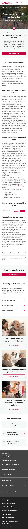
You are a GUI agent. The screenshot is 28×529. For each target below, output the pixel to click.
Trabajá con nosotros (9, 460)
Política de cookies (8, 507)
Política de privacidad (9, 503)
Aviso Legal (5, 500)
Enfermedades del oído (7, 7)
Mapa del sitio (6, 514)
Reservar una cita (14, 54)
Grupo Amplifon (7, 456)
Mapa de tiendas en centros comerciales (11, 522)
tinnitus (20, 186)
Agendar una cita (14, 275)
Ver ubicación (16, 210)
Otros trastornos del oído (20, 7)
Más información (14, 345)
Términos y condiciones (9, 510)
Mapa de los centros (8, 518)
